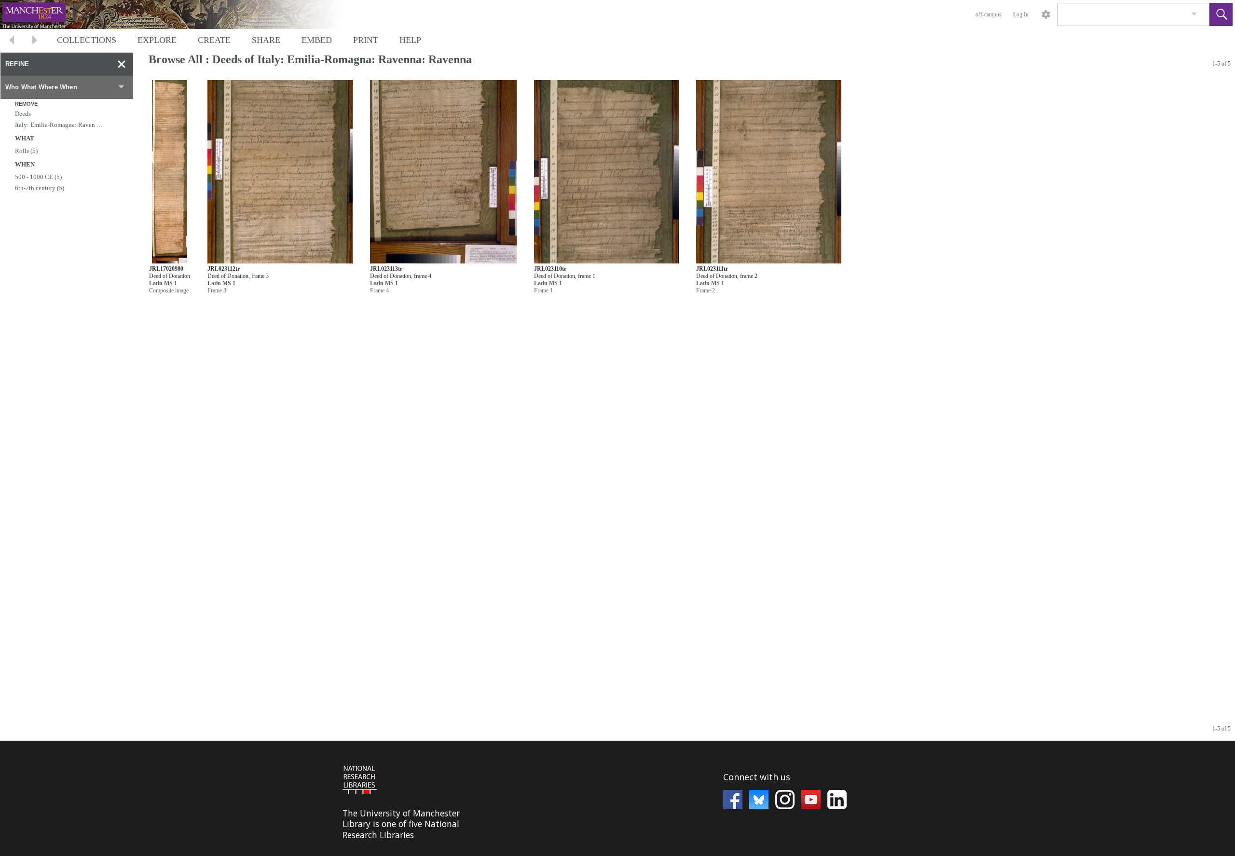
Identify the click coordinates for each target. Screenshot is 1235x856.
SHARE (266, 40)
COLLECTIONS (86, 40)
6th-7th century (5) (39, 188)
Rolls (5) (26, 150)
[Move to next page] (34, 41)
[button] (1221, 14)
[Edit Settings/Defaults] (1045, 14)
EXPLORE (157, 40)
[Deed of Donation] (169, 172)
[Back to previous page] (11, 41)
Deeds (23, 113)
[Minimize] (121, 64)
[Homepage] (182, 14)
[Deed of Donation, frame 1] (606, 172)
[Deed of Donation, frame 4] (443, 172)
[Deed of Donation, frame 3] (280, 172)
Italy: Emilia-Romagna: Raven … (59, 124)
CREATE (214, 40)
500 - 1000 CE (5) (38, 176)
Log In (1021, 14)
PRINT (365, 40)
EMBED (317, 40)
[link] (1194, 14)
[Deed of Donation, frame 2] (768, 172)
